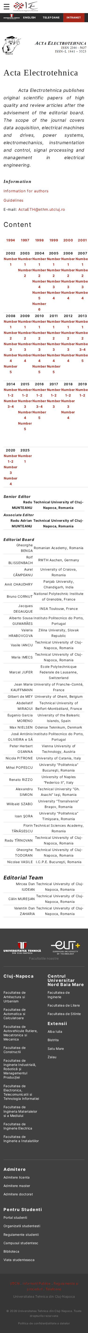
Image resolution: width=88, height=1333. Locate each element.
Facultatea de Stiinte (64, 1014)
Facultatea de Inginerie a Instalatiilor (21, 1139)
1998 (39, 240)
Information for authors (26, 191)
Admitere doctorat (18, 1194)
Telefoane (51, 17)
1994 (10, 240)
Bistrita (53, 1040)
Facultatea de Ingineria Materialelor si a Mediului (20, 1111)
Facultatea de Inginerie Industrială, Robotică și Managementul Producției (20, 1068)
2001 (82, 240)
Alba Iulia (55, 1031)
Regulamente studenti (21, 1235)
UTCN (14, 1283)
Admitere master (17, 1186)
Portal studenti (15, 1217)
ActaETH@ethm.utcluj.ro (41, 209)
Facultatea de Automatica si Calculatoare (15, 1014)
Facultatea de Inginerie (59, 994)
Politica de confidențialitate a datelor (44, 1323)
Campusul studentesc (21, 1243)
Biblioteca (11, 1251)
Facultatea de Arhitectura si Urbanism (15, 996)
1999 (54, 240)
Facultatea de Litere (64, 1005)
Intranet (74, 17)
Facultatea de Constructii (15, 1050)
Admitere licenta (17, 1177)
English (29, 17)
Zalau (52, 1057)
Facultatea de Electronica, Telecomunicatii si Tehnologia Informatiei (21, 1092)
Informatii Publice (36, 1283)
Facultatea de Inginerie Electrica (18, 1126)
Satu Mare (56, 1049)
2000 (68, 240)
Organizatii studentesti (22, 1226)
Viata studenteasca (19, 1260)
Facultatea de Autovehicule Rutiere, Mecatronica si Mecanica (21, 1033)
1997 (25, 240)
